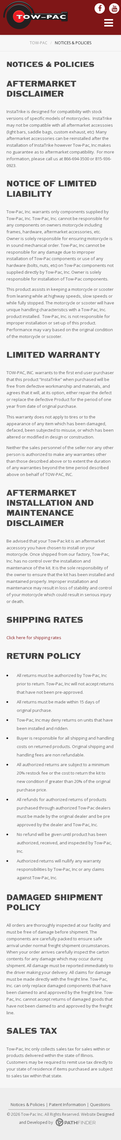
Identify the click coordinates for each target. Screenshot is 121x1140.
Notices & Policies (28, 1104)
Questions (100, 1104)
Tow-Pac (38, 43)
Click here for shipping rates (33, 637)
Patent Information (67, 1104)
